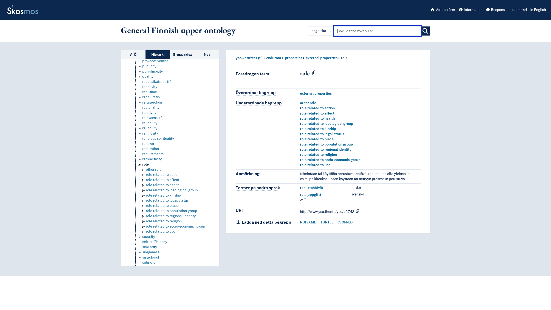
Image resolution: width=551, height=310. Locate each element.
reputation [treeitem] (150, 149)
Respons (497, 10)
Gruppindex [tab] (182, 55)
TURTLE (327, 222)
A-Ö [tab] (133, 55)
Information (472, 10)
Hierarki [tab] (157, 55)
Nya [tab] (207, 55)
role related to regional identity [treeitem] (171, 216)
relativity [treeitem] (149, 113)
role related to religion (318, 155)
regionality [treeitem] (150, 107)
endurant (273, 58)
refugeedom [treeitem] (152, 102)
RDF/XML (308, 222)
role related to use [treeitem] (160, 231)
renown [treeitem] (148, 144)
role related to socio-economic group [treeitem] (175, 226)
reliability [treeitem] (150, 123)
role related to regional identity (325, 149)
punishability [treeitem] (152, 71)
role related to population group (326, 144)
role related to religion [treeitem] (164, 221)
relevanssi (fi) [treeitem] (153, 118)
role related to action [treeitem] (163, 175)
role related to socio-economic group (330, 160)
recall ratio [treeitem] (151, 97)
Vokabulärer (445, 10)
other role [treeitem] (153, 169)
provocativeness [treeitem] (155, 61)
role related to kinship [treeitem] (163, 195)
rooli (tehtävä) (311, 188)
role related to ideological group (326, 124)
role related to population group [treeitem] (171, 211)
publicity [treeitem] (149, 66)
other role (308, 103)
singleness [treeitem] (150, 252)
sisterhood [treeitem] (150, 257)
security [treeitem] (148, 237)
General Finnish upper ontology (178, 30)
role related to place (317, 139)
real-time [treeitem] (149, 92)
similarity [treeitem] (149, 247)
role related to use (315, 165)
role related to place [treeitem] (162, 206)
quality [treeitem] (147, 76)
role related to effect (317, 113)
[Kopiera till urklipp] (314, 73)
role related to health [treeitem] (163, 185)
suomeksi (519, 10)
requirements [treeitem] (153, 154)
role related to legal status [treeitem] (167, 200)
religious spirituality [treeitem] (158, 138)
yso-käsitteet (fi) (249, 58)
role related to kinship (318, 129)
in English (538, 10)
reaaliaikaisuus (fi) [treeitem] (156, 82)
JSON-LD (345, 222)
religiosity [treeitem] (150, 133)
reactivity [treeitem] (149, 87)
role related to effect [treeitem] (162, 180)
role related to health (317, 118)
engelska (318, 31)
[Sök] (425, 31)
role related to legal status (322, 134)
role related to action (317, 108)
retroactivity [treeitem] (152, 159)
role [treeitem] (145, 164)
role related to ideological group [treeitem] (172, 190)
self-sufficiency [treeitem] (154, 242)
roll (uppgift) (310, 195)
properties (293, 58)
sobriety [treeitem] (148, 262)
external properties (321, 58)
